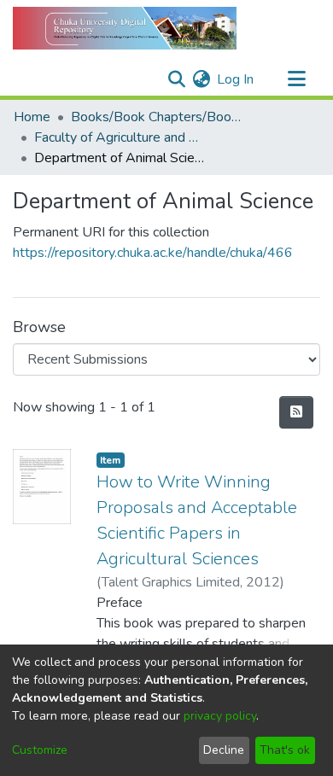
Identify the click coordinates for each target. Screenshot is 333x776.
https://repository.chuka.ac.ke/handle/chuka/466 (153, 252)
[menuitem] (201, 79)
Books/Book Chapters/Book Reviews (156, 117)
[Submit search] (176, 79)
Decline (223, 750)
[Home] (125, 28)
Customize (39, 750)
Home (32, 117)
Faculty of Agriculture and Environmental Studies (119, 137)
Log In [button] (236, 79)
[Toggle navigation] (296, 79)
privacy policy (220, 716)
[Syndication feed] (296, 412)
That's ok (285, 750)
